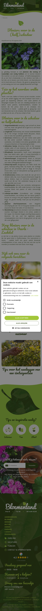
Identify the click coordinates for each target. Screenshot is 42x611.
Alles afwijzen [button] (21, 323)
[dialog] (21, 305)
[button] (21, 328)
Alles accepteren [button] (21, 318)
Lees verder (34, 295)
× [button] (37, 281)
